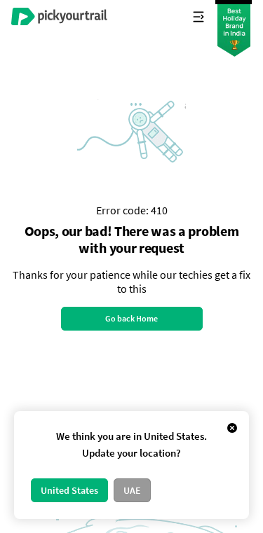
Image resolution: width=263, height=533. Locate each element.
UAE (132, 490)
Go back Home (131, 318)
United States (69, 490)
